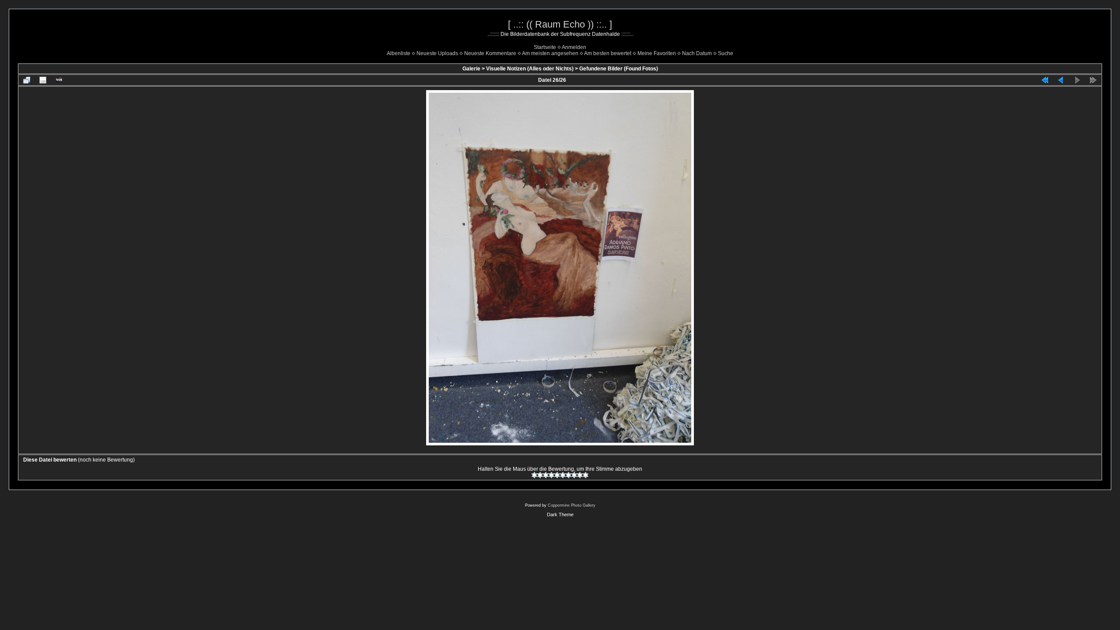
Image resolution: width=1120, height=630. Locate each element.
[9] (580, 475)
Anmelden (574, 47)
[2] (540, 475)
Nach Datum (697, 53)
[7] (568, 475)
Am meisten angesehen (550, 53)
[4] (551, 475)
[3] (546, 475)
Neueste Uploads (437, 53)
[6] (563, 475)
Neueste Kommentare (490, 53)
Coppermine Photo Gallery (571, 505)
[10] (585, 475)
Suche (725, 53)
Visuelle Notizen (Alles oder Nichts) (530, 69)
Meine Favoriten (656, 53)
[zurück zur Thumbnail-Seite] (27, 80)
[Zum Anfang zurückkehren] (1045, 80)
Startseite (545, 47)
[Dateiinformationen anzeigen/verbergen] (43, 80)
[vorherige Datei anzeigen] (1061, 80)
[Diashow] (59, 80)
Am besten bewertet (607, 53)
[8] (574, 475)
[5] (557, 475)
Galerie (471, 69)
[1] (534, 475)
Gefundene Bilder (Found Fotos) (618, 69)
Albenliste (398, 53)
